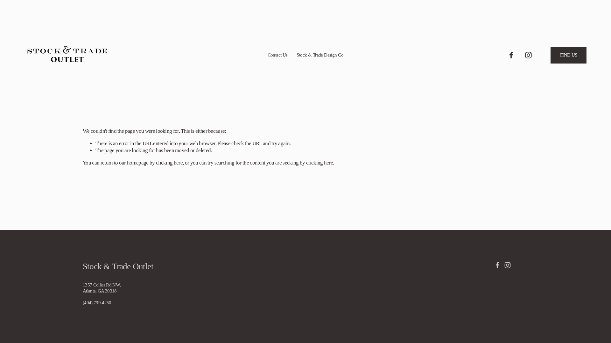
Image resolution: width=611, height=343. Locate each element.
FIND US (568, 54)
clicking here (169, 163)
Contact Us (278, 54)
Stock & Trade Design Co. (320, 54)
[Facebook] (511, 55)
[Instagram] (528, 55)
